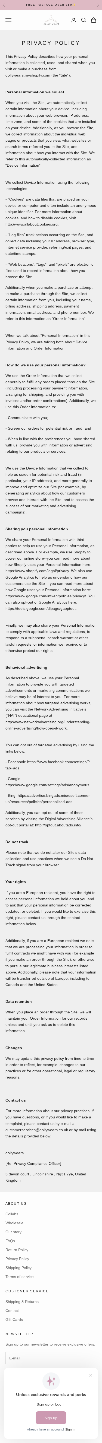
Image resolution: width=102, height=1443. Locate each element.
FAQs (10, 1241)
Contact (12, 1310)
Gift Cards (14, 1319)
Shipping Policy (18, 1268)
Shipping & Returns (22, 1301)
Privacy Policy (17, 1259)
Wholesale (14, 1223)
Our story (13, 1232)
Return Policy (16, 1250)
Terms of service (19, 1276)
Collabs (11, 1214)
